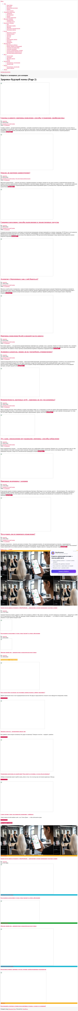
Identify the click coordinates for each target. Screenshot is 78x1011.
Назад (2, 549)
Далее (10, 549)
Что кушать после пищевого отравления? (18, 534)
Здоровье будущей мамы (8, 123)
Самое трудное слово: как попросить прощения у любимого (17, 814)
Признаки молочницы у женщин (14, 481)
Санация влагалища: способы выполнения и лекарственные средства (30, 222)
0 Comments (7, 125)
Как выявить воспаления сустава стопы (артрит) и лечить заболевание (20, 633)
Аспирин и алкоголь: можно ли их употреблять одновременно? (27, 352)
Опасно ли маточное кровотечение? (15, 173)
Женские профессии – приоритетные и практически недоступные (18, 652)
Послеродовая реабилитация (22, 178)
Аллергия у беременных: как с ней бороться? (19, 279)
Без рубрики (4, 550)
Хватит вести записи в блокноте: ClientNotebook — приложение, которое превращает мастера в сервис (29, 607)
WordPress (25, 1009)
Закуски (3, 1003)
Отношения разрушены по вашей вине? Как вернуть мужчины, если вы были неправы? (25, 774)
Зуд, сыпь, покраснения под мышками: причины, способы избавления (30, 439)
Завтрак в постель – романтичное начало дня (13, 731)
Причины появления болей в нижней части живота (22, 336)
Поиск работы (4, 923)
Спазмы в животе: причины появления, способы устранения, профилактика (32, 118)
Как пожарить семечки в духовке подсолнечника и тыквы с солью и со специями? (23, 1006)
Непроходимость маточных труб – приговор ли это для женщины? (28, 400)
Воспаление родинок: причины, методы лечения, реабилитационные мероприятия (23, 969)
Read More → (9, 132)
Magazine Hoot (12, 1009)
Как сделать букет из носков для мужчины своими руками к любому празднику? (23, 692)
